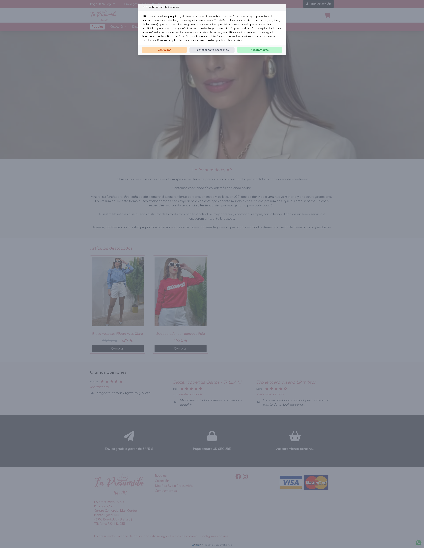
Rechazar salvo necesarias (212, 50)
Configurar (164, 50)
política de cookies (229, 40)
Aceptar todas (260, 50)
